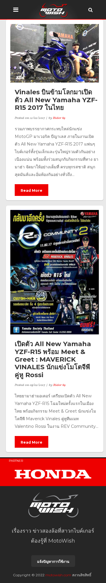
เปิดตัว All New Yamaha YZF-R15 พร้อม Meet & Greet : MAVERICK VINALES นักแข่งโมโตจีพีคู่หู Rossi (53, 359)
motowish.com (58, 575)
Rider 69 (59, 117)
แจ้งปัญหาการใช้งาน (53, 561)
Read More (31, 190)
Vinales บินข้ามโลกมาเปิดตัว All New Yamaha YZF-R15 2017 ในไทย (56, 100)
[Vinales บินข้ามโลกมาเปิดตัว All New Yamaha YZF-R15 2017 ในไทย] (54, 53)
